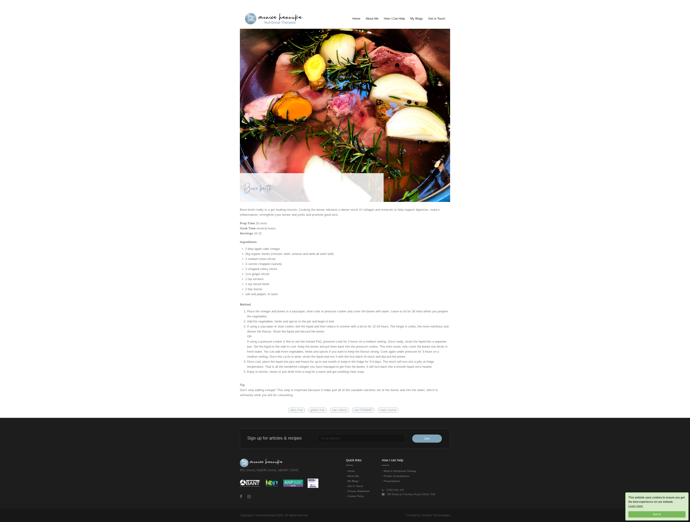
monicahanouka (266, 515)
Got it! (657, 514)
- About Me (352, 476)
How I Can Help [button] (394, 18)
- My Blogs (352, 481)
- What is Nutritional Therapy (399, 471)
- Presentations (391, 481)
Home (356, 18)
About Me (372, 18)
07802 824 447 (395, 489)
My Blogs (416, 18)
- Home (350, 471)
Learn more (635, 506)
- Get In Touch (354, 486)
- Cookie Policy (355, 496)
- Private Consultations (395, 476)
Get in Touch (436, 18)
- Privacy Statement (358, 491)
